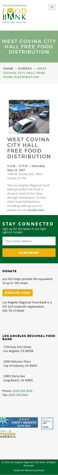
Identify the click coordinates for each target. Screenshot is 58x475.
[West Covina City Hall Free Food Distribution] (29, 117)
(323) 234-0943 (18, 395)
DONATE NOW (17, 293)
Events (25, 69)
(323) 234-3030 (22, 391)
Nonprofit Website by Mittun (29, 470)
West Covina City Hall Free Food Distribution (29, 148)
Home (8, 69)
